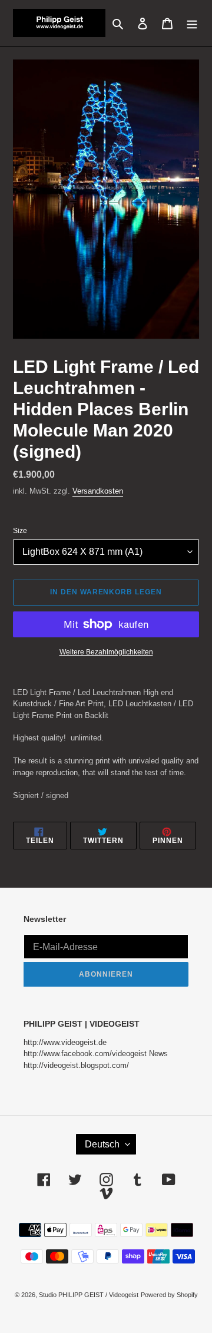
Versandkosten (97, 491)
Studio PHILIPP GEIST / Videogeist (88, 1294)
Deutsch (102, 1144)
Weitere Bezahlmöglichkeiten (106, 652)
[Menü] (192, 23)
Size (20, 531)
